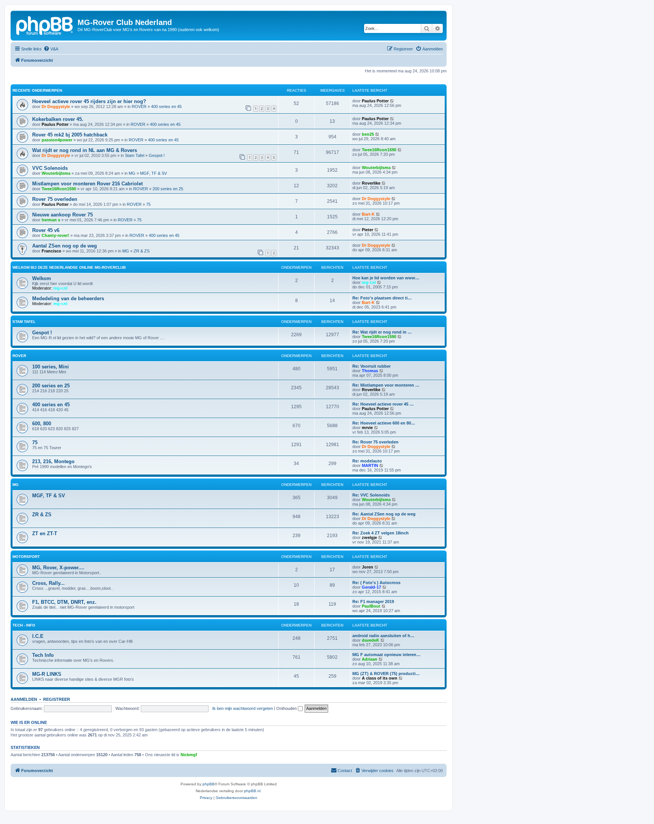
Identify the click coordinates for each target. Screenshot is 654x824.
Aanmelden (24, 699)
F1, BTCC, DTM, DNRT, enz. (64, 602)
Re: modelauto (367, 461)
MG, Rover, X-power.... (58, 567)
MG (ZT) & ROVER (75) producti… (386, 673)
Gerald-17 (371, 587)
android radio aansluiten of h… (383, 635)
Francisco (51, 251)
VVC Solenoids (50, 168)
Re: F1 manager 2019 (373, 601)
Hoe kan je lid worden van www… (385, 278)
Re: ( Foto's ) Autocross (376, 582)
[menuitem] (51, 48)
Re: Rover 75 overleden (375, 442)
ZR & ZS (141, 251)
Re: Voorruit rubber (371, 366)
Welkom (41, 278)
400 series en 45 (166, 106)
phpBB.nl (252, 791)
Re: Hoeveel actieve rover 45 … (383, 404)
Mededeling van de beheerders (68, 298)
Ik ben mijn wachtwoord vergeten (242, 708)
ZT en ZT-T (44, 533)
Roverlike (371, 183)
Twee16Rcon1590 (379, 149)
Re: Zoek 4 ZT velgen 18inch (380, 533)
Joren (367, 567)
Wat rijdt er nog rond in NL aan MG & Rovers (84, 150)
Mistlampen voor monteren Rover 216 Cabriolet (87, 183)
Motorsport (26, 557)
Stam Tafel (134, 155)
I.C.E (38, 636)
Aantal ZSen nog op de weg (64, 246)
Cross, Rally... (48, 583)
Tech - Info (23, 625)
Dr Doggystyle (56, 106)
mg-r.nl (60, 288)
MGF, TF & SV (153, 173)
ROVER (139, 106)
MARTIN (370, 465)
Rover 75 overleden (54, 199)
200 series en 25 (168, 188)
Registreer (56, 699)
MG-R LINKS (46, 674)
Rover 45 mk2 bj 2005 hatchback (69, 135)
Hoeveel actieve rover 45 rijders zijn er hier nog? (89, 101)
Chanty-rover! (55, 235)
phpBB (208, 784)
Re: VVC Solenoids (371, 495)
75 (148, 204)
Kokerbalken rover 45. (57, 119)
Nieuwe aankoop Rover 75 (62, 215)
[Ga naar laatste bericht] (392, 101)
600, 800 (41, 423)
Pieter (367, 229)
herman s (51, 220)
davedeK (370, 640)
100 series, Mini (50, 367)
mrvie (367, 427)
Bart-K (368, 214)
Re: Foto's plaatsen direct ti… (382, 298)
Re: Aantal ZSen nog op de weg (384, 514)
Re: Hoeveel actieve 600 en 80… (383, 423)
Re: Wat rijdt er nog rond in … (382, 332)
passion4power (57, 140)
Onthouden (287, 708)
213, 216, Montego (53, 461)
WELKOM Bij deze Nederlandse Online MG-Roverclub (69, 267)
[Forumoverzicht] (45, 25)
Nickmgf (189, 754)
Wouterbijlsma (56, 173)
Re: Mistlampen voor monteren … (385, 385)
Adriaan (369, 659)
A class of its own (379, 678)
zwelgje (369, 537)
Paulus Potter (375, 101)
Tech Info (43, 655)
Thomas (370, 370)
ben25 (368, 134)
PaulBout (371, 606)
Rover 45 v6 (45, 230)
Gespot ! (157, 155)
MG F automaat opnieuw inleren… (386, 654)
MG (132, 173)
